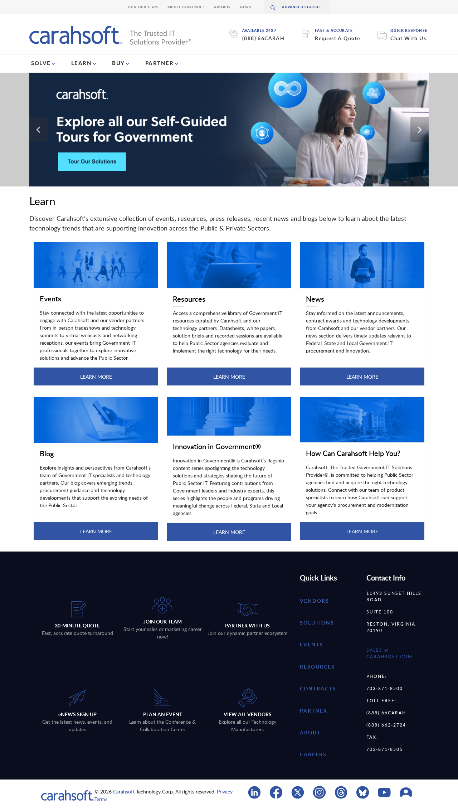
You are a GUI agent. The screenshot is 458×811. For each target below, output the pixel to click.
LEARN (81, 63)
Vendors (314, 600)
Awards (222, 7)
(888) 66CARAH (263, 38)
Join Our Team (143, 7)
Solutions (317, 622)
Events (311, 644)
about (310, 732)
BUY (118, 63)
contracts (318, 688)
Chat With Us (408, 38)
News (246, 7)
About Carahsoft (186, 7)
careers (313, 754)
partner (313, 710)
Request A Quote (337, 38)
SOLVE (41, 63)
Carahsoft (124, 791)
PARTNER (159, 63)
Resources (317, 666)
